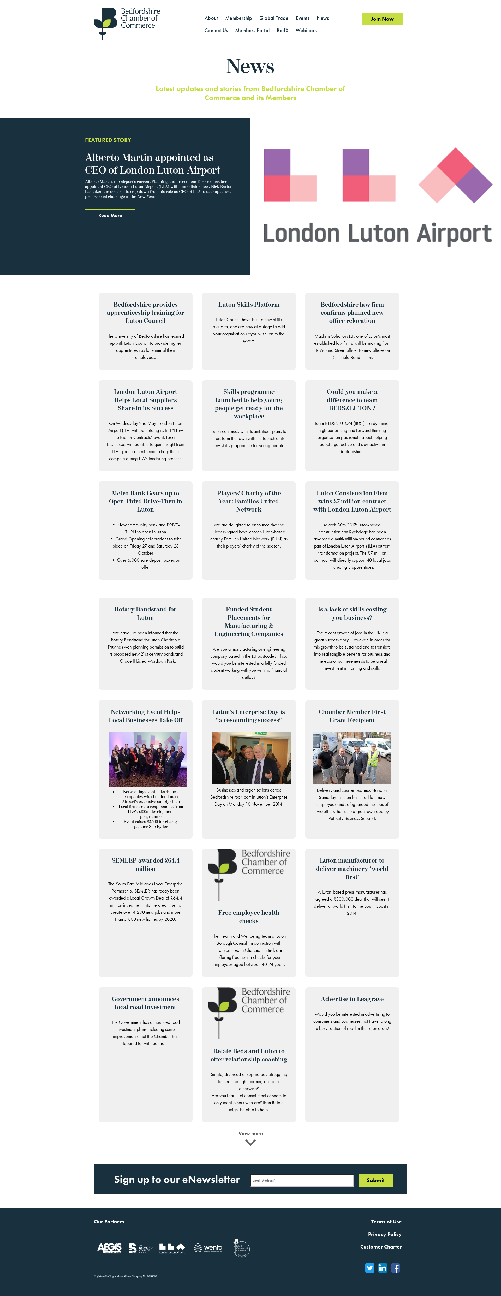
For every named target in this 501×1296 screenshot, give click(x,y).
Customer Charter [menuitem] (381, 1246)
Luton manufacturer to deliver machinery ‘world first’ (352, 869)
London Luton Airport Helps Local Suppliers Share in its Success (145, 400)
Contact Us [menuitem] (216, 30)
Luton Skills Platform (248, 304)
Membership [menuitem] (238, 18)
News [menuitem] (323, 18)
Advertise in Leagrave (352, 999)
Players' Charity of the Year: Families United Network (249, 501)
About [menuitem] (211, 18)
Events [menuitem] (302, 18)
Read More (110, 215)
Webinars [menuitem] (306, 30)
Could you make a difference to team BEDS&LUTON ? (352, 400)
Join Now (382, 18)
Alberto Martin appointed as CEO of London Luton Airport (152, 164)
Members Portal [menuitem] (252, 30)
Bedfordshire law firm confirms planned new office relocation (352, 313)
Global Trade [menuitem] (273, 18)
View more (250, 1133)
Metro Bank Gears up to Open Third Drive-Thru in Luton (145, 501)
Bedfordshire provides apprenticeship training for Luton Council (145, 313)
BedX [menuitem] (282, 30)
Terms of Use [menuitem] (386, 1221)
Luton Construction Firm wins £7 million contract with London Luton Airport (352, 501)
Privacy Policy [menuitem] (385, 1234)
